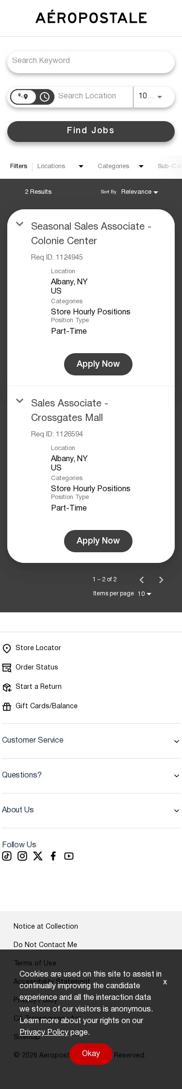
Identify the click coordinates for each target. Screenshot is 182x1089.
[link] (91, 297)
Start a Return (39, 687)
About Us (18, 810)
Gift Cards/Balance (47, 706)
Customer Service (33, 740)
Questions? (22, 775)
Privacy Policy (43, 1032)
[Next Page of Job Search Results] (161, 580)
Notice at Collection (46, 927)
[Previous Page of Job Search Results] (141, 580)
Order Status (37, 668)
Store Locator (38, 648)
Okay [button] (91, 1054)
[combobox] (86, 61)
